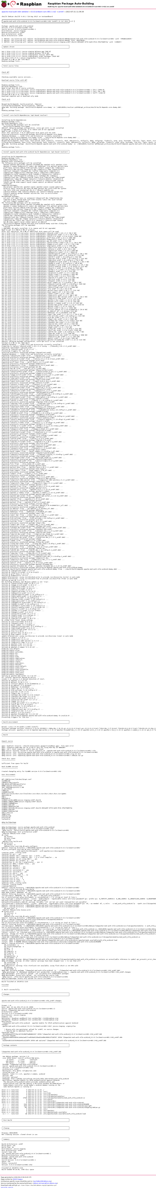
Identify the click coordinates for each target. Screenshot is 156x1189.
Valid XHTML (4, 1187)
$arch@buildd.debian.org (42, 1181)
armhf (61, 12)
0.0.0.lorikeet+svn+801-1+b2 (43, 12)
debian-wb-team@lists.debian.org (45, 1183)
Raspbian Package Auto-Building (71, 3)
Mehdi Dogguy (18, 1179)
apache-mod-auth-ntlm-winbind (15, 12)
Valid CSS (10, 1187)
